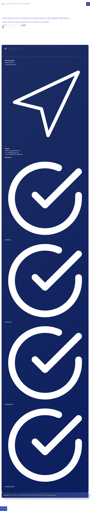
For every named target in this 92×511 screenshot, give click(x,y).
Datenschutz (8, 322)
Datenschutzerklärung (52, 495)
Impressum (8, 239)
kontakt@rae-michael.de (15, 154)
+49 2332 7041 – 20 (13, 152)
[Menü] (88, 4)
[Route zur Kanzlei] (45, 145)
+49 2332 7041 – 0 (15, 150)
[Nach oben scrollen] (1, 508)
